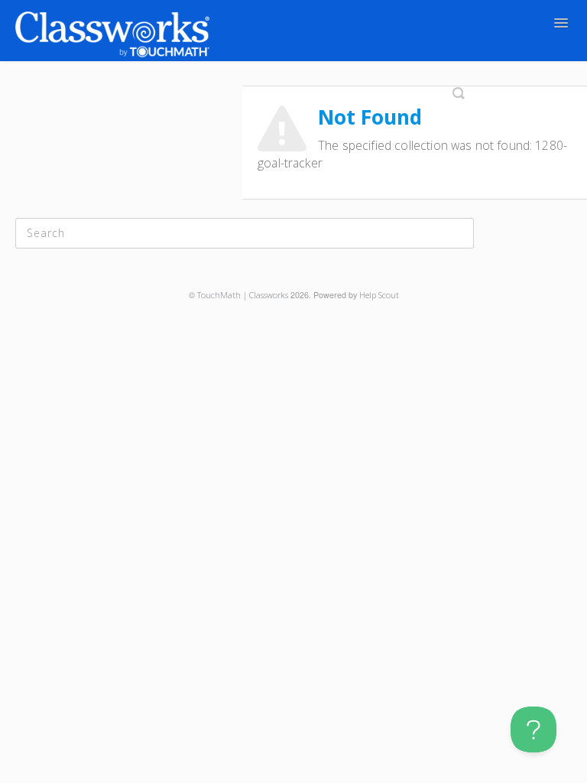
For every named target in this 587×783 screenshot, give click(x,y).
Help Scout (379, 295)
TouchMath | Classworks (242, 295)
